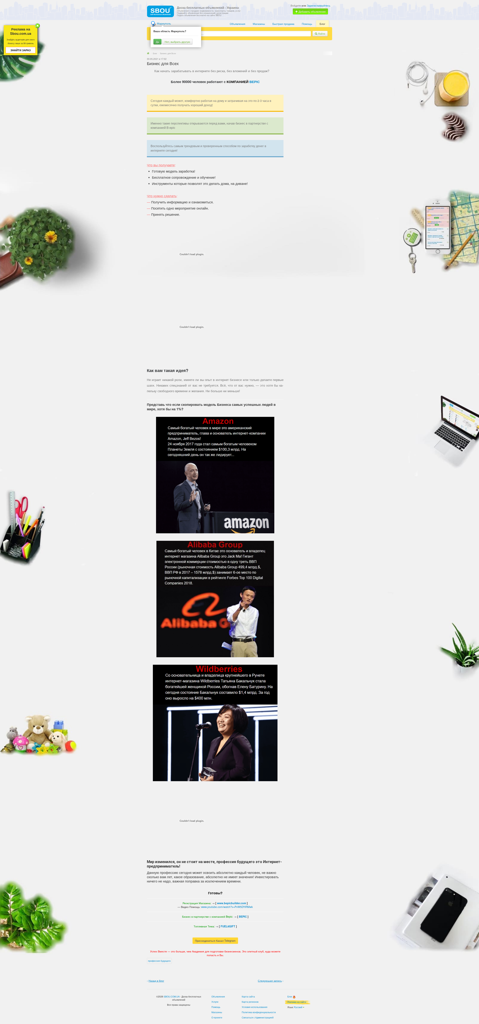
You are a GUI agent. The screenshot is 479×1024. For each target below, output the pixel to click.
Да (157, 42)
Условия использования (254, 1006)
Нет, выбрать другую (177, 42)
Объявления (237, 24)
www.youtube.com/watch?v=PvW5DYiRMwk (227, 907)
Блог (322, 24)
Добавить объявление (312, 11)
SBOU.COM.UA (172, 996)
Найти (321, 33)
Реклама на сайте (296, 1001)
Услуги (214, 1001)
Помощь (307, 24)
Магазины (259, 24)
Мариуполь (164, 23)
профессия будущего (159, 960)
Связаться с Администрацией (258, 1017)
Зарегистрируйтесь (318, 5)
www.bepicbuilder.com (231, 903)
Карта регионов (250, 1001)
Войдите (296, 5)
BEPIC (254, 82)
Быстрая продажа (283, 24)
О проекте (216, 1017)
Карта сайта (248, 996)
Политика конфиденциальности (259, 1012)
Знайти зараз (20, 50)
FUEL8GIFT (228, 926)
